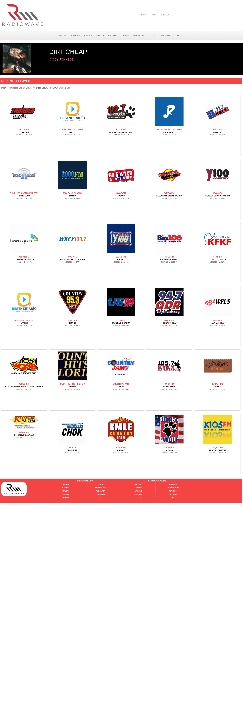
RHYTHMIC (165, 35)
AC (178, 35)
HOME (144, 15)
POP (153, 35)
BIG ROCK (100, 35)
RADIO (154, 15)
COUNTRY (125, 35)
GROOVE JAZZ (139, 35)
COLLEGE (112, 35)
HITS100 (62, 35)
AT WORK (88, 35)
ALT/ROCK (75, 35)
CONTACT (165, 15)
